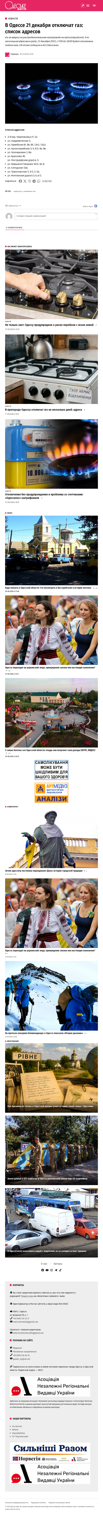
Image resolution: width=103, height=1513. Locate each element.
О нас (44, 1263)
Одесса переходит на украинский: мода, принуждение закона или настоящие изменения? (50, 667)
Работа (15, 1429)
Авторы (58, 1263)
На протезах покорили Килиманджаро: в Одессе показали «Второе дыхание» (44, 1033)
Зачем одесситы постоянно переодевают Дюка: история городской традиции (43, 870)
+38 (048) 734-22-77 (21, 1318)
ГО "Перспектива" (20, 1436)
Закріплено (83, 5)
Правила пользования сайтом (59, 1503)
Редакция (15, 54)
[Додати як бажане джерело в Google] (47, 181)
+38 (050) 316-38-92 (21, 1355)
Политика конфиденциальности (16, 1503)
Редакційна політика (38, 1503)
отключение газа (29, 191)
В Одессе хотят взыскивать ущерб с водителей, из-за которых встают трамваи (47, 1251)
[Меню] (88, 6)
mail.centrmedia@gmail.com (25, 1322)
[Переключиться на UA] (94, 5)
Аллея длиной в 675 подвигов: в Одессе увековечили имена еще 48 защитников (47, 1178)
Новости (13, 18)
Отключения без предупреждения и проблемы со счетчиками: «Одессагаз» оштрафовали (44, 496)
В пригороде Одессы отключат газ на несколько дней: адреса (43, 409)
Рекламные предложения (24, 1351)
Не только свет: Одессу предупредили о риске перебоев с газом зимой (49, 325)
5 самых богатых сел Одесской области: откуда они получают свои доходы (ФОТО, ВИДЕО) (50, 750)
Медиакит (17, 1348)
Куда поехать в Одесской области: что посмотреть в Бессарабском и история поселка (48, 587)
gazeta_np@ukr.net (21, 1359)
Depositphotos (18, 1433)
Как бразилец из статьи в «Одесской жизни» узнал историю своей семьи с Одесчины (50, 1106)
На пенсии (17, 1426)
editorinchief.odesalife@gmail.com (28, 1333)
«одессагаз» (17, 191)
